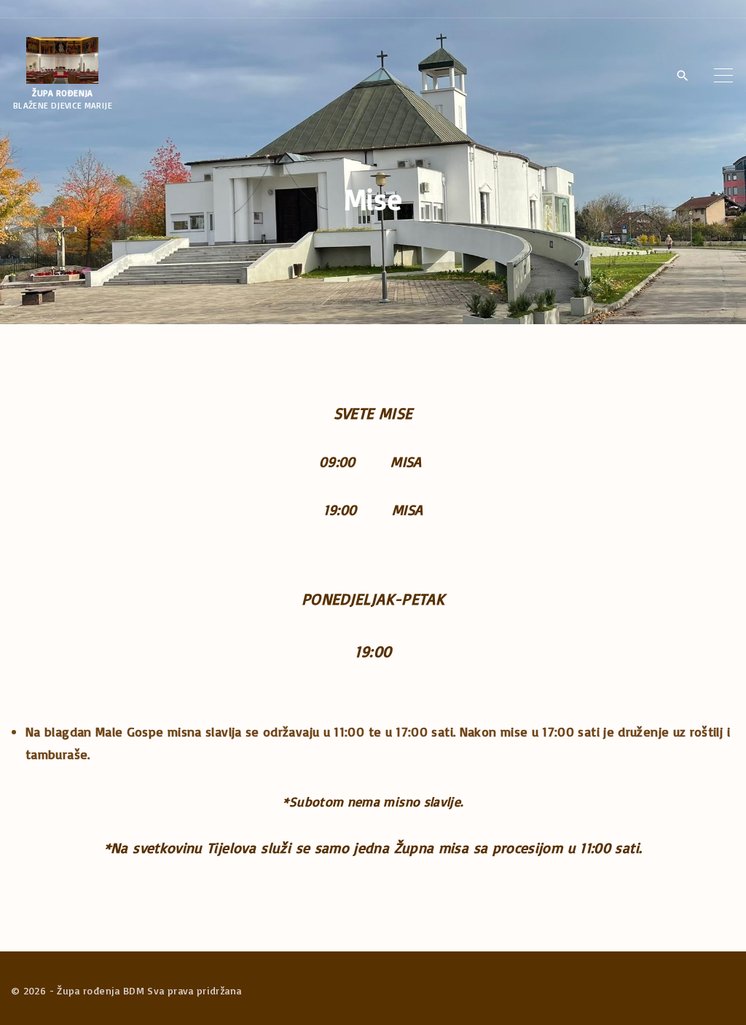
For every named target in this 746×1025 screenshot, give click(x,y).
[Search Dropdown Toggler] (682, 76)
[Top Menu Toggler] (723, 76)
